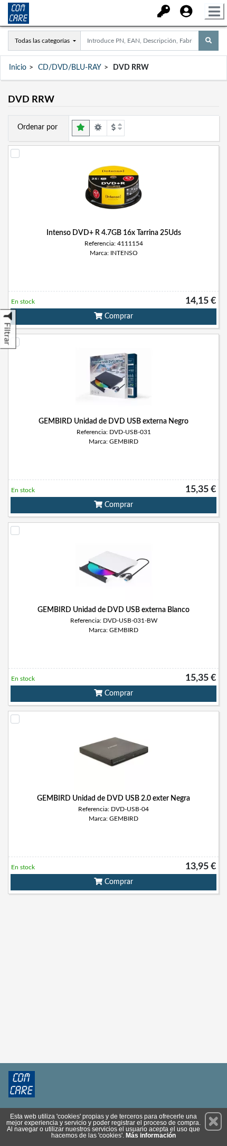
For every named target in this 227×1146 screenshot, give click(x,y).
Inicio (17, 67)
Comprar (117, 316)
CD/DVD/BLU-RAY (69, 67)
